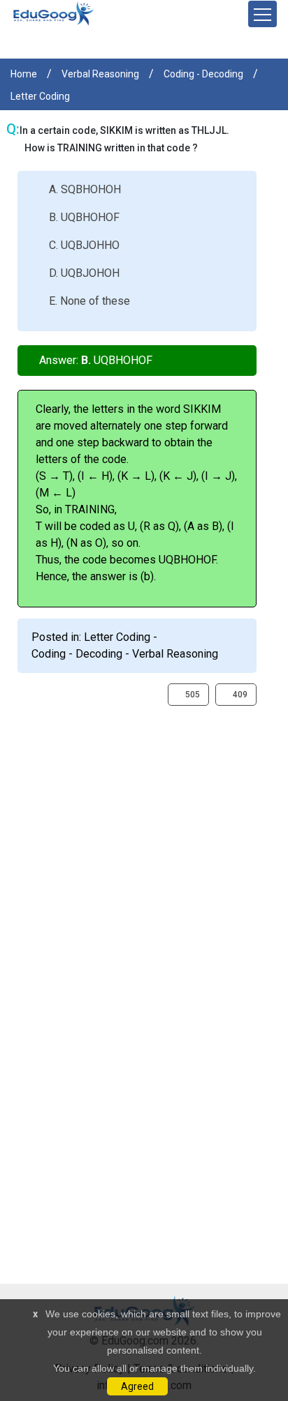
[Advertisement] (144, 849)
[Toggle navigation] (262, 14)
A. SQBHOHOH (85, 189)
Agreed (137, 1386)
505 (191, 694)
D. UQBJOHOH (84, 273)
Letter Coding (40, 96)
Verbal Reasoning (100, 73)
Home (23, 73)
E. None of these (89, 301)
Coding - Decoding (203, 73)
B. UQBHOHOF (84, 217)
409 (239, 694)
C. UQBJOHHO (84, 245)
